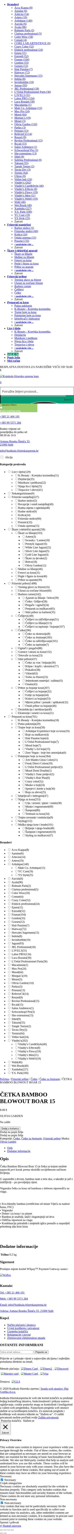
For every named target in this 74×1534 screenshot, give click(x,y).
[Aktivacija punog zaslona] (5, 1530)
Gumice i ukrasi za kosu (35, 651)
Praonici (25, 522)
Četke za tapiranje (37, 644)
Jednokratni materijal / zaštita (44, 680)
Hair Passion (20, 925)
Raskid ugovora (10, 1525)
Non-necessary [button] (8, 1499)
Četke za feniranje (38, 637)
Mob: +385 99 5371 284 (14, 1298)
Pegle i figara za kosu (32, 576)
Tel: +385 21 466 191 (12, 1292)
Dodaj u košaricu (10, 1128)
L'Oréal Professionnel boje (42, 741)
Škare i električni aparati (28, 529)
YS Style (25, 875)
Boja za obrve (35, 792)
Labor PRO (21, 954)
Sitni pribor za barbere (40, 612)
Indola (17, 936)
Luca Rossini (21, 957)
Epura (17, 907)
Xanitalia (20, 1069)
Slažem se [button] (28, 1420)
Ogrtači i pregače (30, 648)
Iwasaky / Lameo (37, 540)
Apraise (17, 853)
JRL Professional (24, 947)
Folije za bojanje (37, 695)
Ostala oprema (28, 525)
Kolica (24, 515)
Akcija (9, 457)
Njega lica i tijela (30, 486)
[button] (11, 1132)
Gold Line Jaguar (36, 554)
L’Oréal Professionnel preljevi (44, 767)
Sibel (16, 1019)
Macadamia (20, 965)
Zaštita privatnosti (48, 1417)
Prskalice (32, 669)
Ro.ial (17, 1004)
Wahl (17, 1062)
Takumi (18, 1022)
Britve (31, 561)
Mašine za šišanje (30, 569)
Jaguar (18, 943)
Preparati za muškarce (40, 608)
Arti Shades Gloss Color (41, 759)
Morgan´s (19, 975)
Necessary (10, 1479)
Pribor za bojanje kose (33, 687)
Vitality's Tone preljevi (39, 774)
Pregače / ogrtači (37, 605)
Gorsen (18, 921)
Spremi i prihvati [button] (9, 1522)
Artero (30, 536)
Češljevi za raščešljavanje (42, 619)
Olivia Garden (35, 565)
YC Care (25, 871)
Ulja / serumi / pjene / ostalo (43, 803)
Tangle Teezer (21, 1026)
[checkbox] (18, 409)
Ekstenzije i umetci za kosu (36, 713)
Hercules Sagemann (25, 932)
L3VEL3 (19, 950)
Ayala (17, 882)
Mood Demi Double (38, 770)
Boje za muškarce (37, 734)
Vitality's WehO (29, 1058)
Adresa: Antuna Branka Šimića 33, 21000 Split (26, 1310)
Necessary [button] (6, 1476)
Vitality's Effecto (29, 1047)
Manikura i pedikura (32, 482)
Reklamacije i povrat (19, 1334)
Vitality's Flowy (29, 1051)
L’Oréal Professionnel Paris (29, 961)
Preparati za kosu (24, 716)
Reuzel (17, 997)
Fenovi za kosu (29, 572)
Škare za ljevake (36, 558)
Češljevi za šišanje (38, 623)
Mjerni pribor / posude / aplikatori (46, 702)
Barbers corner (29, 594)
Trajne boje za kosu (31, 727)
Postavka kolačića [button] (11, 1420)
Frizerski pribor (24, 583)
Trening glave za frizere (34, 587)
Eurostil (18, 911)
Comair (17, 896)
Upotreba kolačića (17, 1331)
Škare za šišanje (30, 533)
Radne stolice (27, 511)
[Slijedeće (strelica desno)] (5, 1533)
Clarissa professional (25, 889)
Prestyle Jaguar (36, 543)
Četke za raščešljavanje (41, 641)
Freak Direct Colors (38, 763)
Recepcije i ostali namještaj (35, 504)
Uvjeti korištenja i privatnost (23, 1328)
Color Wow (21, 893)
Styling (25, 821)
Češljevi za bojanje (38, 691)
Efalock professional (26, 903)
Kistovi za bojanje (37, 698)
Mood (17, 972)
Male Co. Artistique (31, 867)
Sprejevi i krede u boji (40, 788)
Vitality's (20, 1040)
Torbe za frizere (36, 677)
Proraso (18, 990)
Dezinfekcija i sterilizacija (35, 709)
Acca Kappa (20, 849)
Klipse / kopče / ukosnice (42, 666)
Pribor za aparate (30, 579)
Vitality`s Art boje (37, 749)
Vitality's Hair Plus (37, 777)
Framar (19, 914)
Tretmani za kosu (37, 813)
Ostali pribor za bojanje (40, 705)
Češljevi (25, 615)
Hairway (19, 929)
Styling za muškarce (39, 835)
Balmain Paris (21, 885)
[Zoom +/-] (1, 1530)
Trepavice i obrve (30, 489)
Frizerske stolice (29, 518)
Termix (18, 1033)
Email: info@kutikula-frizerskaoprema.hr (23, 1304)
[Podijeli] (8, 1530)
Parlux (17, 986)
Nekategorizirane (23, 493)
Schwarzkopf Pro (23, 1011)
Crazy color (34, 781)
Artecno (18, 857)
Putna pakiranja (29, 723)
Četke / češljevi (36, 601)
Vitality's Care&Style (32, 1044)
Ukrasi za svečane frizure (34, 590)
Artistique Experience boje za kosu (47, 731)
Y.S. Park (19, 1073)
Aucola (17, 878)
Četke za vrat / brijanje (40, 662)
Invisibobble (21, 939)
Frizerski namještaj (25, 497)
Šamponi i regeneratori (40, 831)
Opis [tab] (10, 1147)
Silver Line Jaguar (37, 551)
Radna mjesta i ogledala (34, 507)
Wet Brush (20, 1065)
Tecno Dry (19, 1029)
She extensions (22, 1015)
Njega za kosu (29, 799)
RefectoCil (20, 993)
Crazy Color (21, 900)
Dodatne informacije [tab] (18, 1151)
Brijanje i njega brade (39, 828)
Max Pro (19, 968)
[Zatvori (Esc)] (12, 1530)
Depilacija (26, 479)
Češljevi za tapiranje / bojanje (45, 626)
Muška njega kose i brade (35, 824)
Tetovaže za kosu (30, 655)
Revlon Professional (25, 1001)
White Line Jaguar (38, 547)
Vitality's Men (28, 1055)
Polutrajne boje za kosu (34, 756)
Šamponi (32, 810)
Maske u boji (35, 785)
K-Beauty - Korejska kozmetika (38, 475)
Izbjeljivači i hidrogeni (33, 795)
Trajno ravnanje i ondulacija (35, 817)
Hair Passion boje (36, 738)
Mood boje (33, 745)
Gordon (18, 918)
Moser (17, 979)
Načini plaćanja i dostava (21, 1324)
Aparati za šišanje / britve (42, 597)
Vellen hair (20, 1037)
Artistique (20, 864)
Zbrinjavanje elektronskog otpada (26, 1337)
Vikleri (31, 673)
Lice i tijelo (21, 471)
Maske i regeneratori (39, 806)
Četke (24, 630)
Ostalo (31, 684)
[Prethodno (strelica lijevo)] (1, 1533)
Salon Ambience (23, 1008)
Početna (4, 1079)
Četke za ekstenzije (37, 633)
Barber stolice (27, 500)
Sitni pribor (27, 659)
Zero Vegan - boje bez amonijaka (45, 752)
